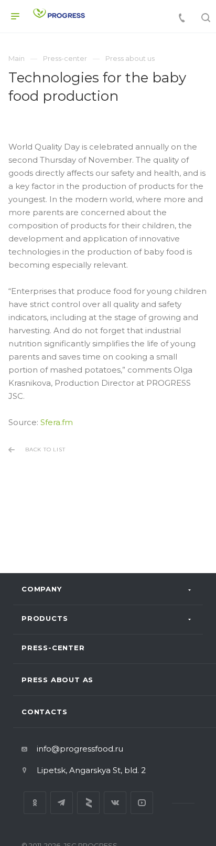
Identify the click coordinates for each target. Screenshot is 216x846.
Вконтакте (115, 802)
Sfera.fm (56, 422)
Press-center (53, 647)
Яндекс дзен (88, 802)
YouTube (142, 802)
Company (41, 589)
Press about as (57, 679)
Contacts (44, 711)
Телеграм (61, 802)
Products (44, 618)
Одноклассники (35, 802)
